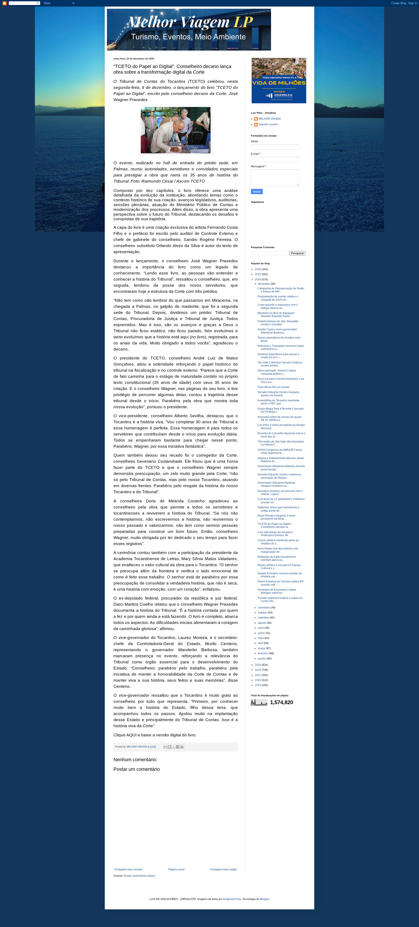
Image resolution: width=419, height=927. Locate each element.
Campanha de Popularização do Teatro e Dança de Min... (281, 290)
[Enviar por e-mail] (165, 747)
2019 (258, 685)
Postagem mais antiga (223, 869)
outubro (263, 612)
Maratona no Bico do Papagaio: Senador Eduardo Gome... (276, 315)
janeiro (262, 658)
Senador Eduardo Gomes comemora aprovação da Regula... (279, 476)
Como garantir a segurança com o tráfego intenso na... (278, 306)
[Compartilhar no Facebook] (178, 747)
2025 (258, 274)
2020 (258, 680)
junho (261, 633)
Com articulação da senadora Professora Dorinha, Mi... (275, 534)
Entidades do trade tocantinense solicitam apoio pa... (277, 558)
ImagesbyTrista (232, 899)
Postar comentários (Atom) (139, 875)
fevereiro (263, 653)
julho (261, 627)
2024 (258, 279)
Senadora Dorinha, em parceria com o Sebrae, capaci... (280, 493)
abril (261, 643)
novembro (264, 607)
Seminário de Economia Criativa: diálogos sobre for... (277, 591)
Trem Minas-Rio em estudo (274, 387)
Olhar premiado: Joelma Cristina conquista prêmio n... (277, 372)
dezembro (264, 283)
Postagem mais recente (129, 869)
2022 (258, 669)
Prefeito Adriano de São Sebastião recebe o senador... (278, 323)
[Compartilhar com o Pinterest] (182, 747)
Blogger (264, 899)
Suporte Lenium (268, 124)
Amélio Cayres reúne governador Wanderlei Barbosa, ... (277, 331)
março (262, 648)
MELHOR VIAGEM (270, 118)
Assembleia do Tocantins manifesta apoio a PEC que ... (278, 402)
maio (261, 638)
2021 (258, 675)
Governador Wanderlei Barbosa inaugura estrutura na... (276, 484)
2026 (258, 269)
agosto (262, 622)
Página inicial (176, 869)
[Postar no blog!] (169, 747)
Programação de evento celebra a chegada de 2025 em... (278, 298)
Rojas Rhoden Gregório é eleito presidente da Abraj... (276, 517)
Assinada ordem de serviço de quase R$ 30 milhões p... (280, 418)
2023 (258, 664)
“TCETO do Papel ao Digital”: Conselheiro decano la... (275, 525)
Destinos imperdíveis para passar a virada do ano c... (278, 356)
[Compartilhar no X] (174, 747)
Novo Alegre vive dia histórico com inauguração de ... (278, 550)
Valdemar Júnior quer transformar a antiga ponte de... (278, 509)
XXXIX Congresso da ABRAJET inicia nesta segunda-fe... (280, 451)
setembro (264, 617)
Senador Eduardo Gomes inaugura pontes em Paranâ (278, 394)
